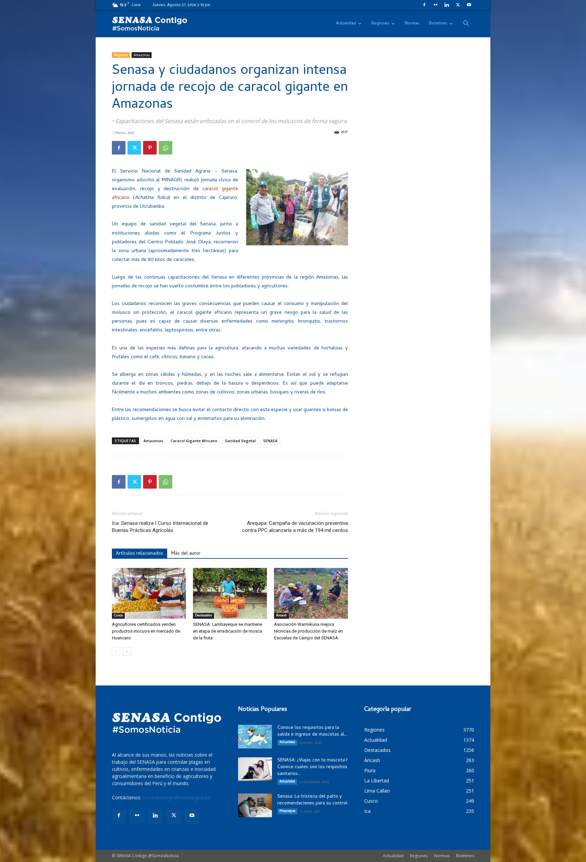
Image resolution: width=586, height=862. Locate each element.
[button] (466, 24)
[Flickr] (435, 4)
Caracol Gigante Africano (194, 440)
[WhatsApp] (165, 148)
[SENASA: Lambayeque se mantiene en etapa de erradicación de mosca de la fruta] (230, 593)
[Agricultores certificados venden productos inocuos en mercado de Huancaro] (149, 593)
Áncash (281, 615)
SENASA (270, 440)
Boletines (438, 23)
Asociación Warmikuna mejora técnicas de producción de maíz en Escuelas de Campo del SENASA (308, 631)
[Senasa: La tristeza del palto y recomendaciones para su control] (255, 805)
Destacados (203, 615)
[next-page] (127, 651)
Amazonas (142, 55)
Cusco (118, 615)
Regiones (380, 23)
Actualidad (346, 23)
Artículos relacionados (139, 554)
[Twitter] (458, 4)
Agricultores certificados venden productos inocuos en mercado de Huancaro (146, 631)
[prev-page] (116, 651)
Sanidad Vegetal (240, 440)
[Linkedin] (447, 4)
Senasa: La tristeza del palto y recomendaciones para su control (312, 800)
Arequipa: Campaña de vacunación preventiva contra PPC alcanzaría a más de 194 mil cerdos (295, 526)
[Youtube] (469, 4)
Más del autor (185, 554)
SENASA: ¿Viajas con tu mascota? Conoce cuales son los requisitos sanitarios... (312, 767)
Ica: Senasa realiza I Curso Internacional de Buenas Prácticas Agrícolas (160, 526)
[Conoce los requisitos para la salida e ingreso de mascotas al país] (255, 736)
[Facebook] (424, 4)
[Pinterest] (150, 148)
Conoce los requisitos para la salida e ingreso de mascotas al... (312, 731)
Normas (412, 23)
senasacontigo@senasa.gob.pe (176, 797)
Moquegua (287, 811)
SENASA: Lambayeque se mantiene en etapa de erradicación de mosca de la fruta (227, 631)
